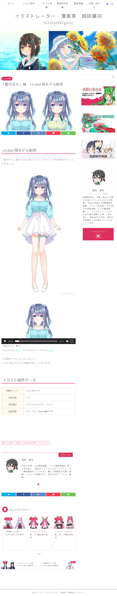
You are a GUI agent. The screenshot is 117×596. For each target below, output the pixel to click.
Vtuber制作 (29, 3)
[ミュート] (67, 341)
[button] (38, 323)
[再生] (5, 341)
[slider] (36, 341)
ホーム (11, 3)
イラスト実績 (46, 4)
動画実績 (78, 3)
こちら (16, 350)
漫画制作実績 (62, 4)
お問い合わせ (94, 4)
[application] (38, 323)
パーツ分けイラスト (42, 443)
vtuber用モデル (9, 443)
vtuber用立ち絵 (25, 443)
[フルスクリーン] (71, 341)
